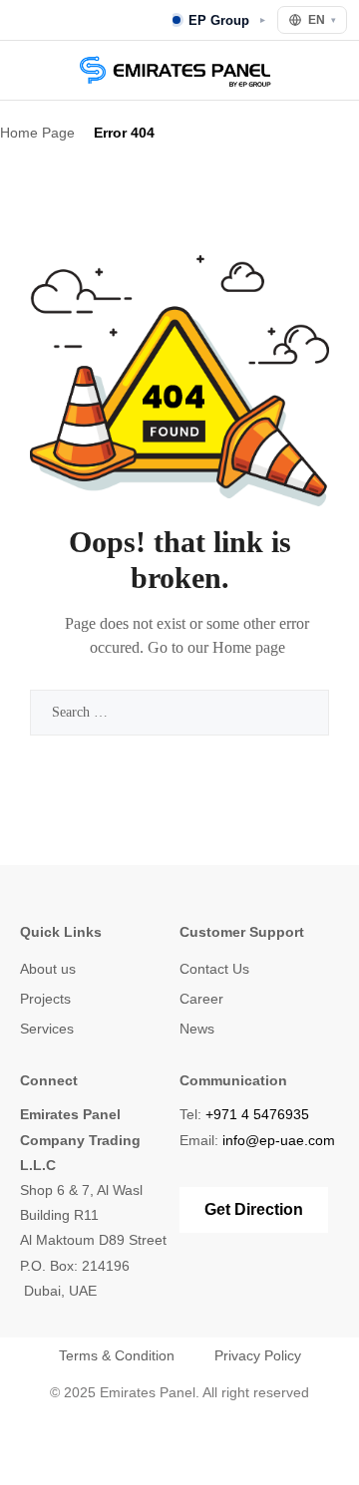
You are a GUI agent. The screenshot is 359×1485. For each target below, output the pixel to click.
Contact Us (214, 969)
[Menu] (26, 70)
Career (201, 999)
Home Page (37, 133)
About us (48, 969)
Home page (248, 647)
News (197, 1029)
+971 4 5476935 (257, 1114)
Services (47, 1029)
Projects (45, 999)
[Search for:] (179, 712)
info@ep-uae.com (278, 1140)
